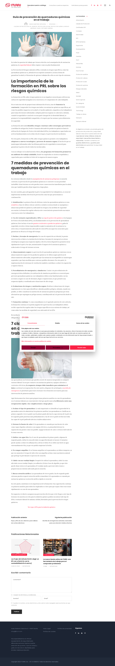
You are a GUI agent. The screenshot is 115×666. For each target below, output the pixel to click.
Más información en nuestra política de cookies (36, 341)
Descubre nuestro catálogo (36, 5)
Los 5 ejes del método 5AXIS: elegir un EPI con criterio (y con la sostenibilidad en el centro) (25, 561)
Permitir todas (82, 347)
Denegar (33, 347)
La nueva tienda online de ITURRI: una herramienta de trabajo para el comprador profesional (57, 561)
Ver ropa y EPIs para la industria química (41, 507)
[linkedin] (94, 5)
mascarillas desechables (91, 138)
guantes (22, 645)
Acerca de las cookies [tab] (82, 323)
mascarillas (79, 140)
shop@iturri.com (16, 631)
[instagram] (100, 5)
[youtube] (97, 5)
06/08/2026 (26, 566)
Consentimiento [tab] (32, 323)
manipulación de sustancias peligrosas (46, 179)
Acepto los (24, 595)
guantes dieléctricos (82, 143)
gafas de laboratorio (17, 648)
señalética (14, 205)
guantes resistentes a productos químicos (47, 223)
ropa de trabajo (31, 645)
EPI (13, 554)
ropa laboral (80, 136)
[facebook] (91, 5)
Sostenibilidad (22, 554)
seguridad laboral (25, 65)
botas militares (89, 136)
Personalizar (56, 347)
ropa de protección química (53, 218)
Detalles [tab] (57, 323)
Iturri (15, 554)
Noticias (50, 554)
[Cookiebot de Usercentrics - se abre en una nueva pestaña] (86, 317)
